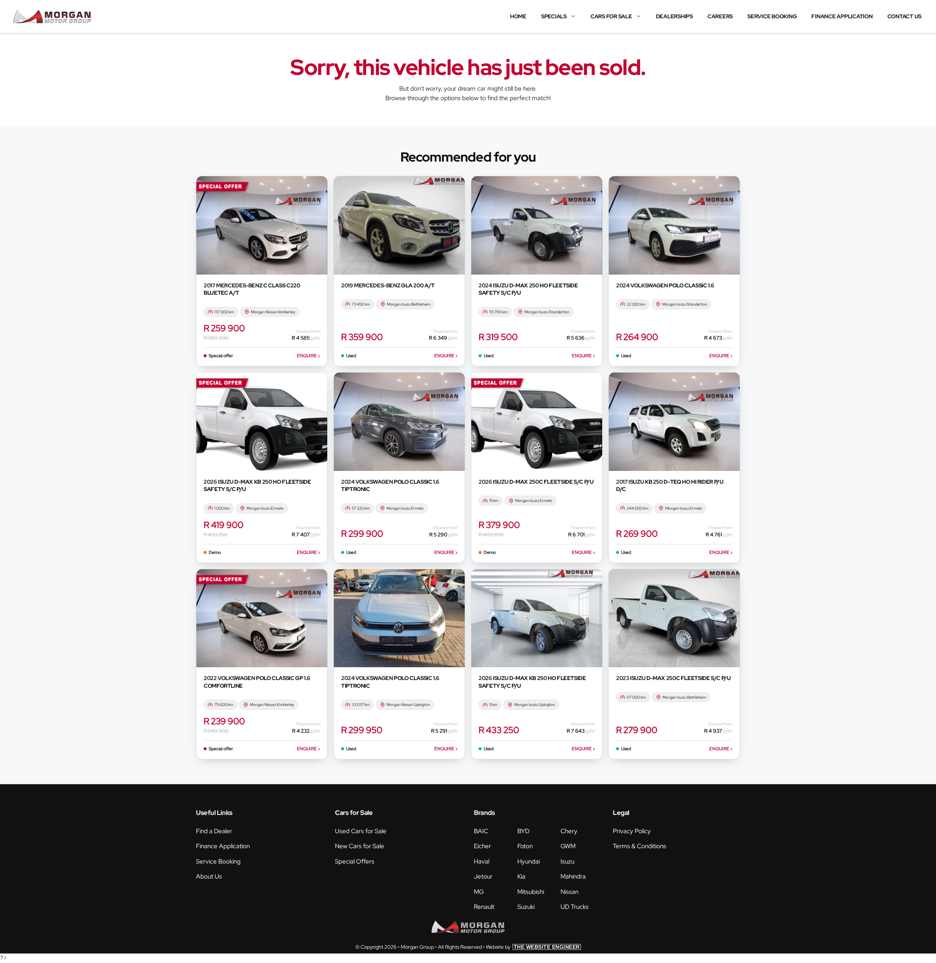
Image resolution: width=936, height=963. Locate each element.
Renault (484, 907)
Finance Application (841, 16)
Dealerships (674, 16)
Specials (554, 16)
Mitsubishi (530, 892)
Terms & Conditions (639, 846)
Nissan (569, 892)
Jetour (483, 876)
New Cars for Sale (359, 846)
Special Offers (354, 861)
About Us (209, 876)
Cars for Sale (611, 16)
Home (518, 16)
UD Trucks (575, 907)
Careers (720, 16)
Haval (481, 861)
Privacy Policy (632, 831)
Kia (521, 876)
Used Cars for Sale (360, 831)
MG (479, 892)
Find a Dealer (214, 831)
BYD (523, 831)
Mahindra (573, 876)
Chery (569, 831)
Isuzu (567, 861)
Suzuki (526, 907)
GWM (568, 846)
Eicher (482, 846)
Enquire (308, 356)
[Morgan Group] (52, 16)
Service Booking (772, 16)
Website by (533, 947)
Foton (525, 846)
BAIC (481, 831)
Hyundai (528, 861)
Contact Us (904, 16)
